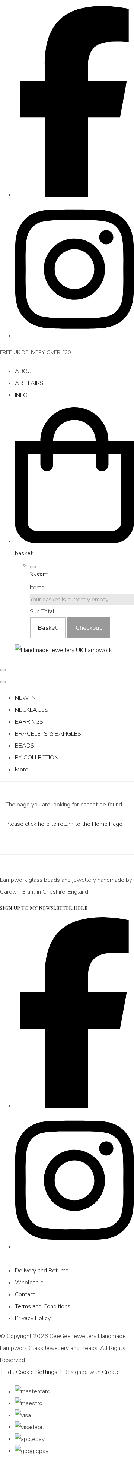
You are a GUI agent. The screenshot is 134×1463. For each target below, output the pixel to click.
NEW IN (25, 698)
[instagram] (74, 335)
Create (111, 1372)
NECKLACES (31, 710)
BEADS (24, 746)
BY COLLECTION (36, 757)
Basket (48, 628)
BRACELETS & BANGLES (48, 734)
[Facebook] (74, 195)
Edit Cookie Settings (30, 1372)
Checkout (89, 628)
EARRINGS (29, 722)
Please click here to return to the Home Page (64, 824)
